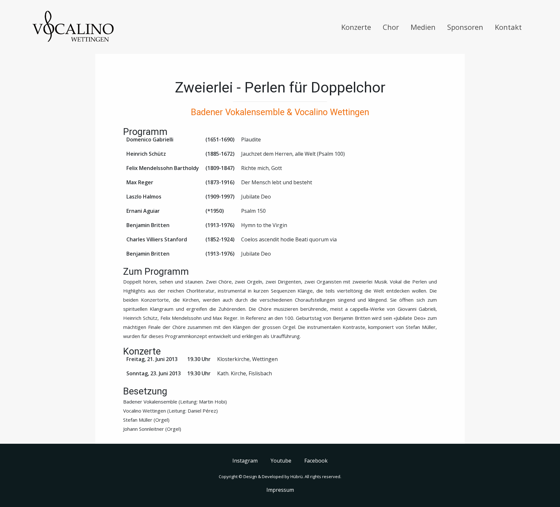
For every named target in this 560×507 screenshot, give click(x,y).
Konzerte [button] (356, 27)
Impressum (280, 489)
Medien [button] (423, 27)
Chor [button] (391, 27)
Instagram (245, 460)
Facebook (316, 460)
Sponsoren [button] (465, 27)
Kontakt (508, 27)
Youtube (281, 460)
